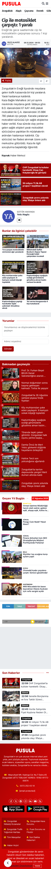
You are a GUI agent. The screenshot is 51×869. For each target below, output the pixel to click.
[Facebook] (11, 801)
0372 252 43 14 (27, 786)
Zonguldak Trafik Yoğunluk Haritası (13, 830)
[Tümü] (47, 672)
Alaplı (18, 10)
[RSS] (40, 801)
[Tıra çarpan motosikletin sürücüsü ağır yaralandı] (13, 241)
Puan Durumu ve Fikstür (36, 830)
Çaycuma (28, 10)
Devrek (39, 10)
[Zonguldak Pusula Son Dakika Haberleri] (11, 4)
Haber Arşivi (13, 845)
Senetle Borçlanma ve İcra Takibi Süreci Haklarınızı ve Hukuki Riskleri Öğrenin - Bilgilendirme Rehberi (34, 698)
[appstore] (13, 809)
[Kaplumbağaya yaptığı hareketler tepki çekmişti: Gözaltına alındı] (13, 293)
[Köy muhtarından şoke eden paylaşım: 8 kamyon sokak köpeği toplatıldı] (13, 267)
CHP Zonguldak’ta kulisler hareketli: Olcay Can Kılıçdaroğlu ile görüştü (34, 685)
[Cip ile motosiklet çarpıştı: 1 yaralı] (25, 63)
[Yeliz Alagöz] (8, 216)
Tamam (37, 866)
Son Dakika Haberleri (33, 838)
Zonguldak (7, 10)
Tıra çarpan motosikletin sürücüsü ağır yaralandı (13, 251)
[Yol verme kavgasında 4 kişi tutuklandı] (38, 293)
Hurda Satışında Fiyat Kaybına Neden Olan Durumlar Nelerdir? (35, 711)
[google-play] (37, 809)
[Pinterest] (21, 801)
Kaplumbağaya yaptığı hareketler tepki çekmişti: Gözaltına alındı (12, 304)
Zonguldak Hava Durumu (36, 822)
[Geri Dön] (8, 863)
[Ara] (43, 3)
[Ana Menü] (47, 3)
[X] (16, 801)
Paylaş (8, 80)
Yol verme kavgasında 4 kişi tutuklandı (37, 302)
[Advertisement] (25, 647)
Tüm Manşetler (14, 837)
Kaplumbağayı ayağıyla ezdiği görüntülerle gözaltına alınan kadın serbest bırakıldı (37, 278)
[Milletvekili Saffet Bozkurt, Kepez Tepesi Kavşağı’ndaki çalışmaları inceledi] (38, 241)
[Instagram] (25, 801)
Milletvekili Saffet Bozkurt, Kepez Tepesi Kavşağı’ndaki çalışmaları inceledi (36, 253)
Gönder (8, 348)
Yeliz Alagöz (23, 214)
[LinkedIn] (30, 801)
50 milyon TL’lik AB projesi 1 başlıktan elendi (34, 724)
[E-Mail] (19, 220)
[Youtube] (35, 801)
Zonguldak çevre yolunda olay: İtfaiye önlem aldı (33, 737)
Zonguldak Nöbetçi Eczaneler (12, 822)
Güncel (25, 693)
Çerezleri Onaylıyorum (21, 865)
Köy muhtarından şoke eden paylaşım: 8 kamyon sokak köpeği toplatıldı (12, 278)
